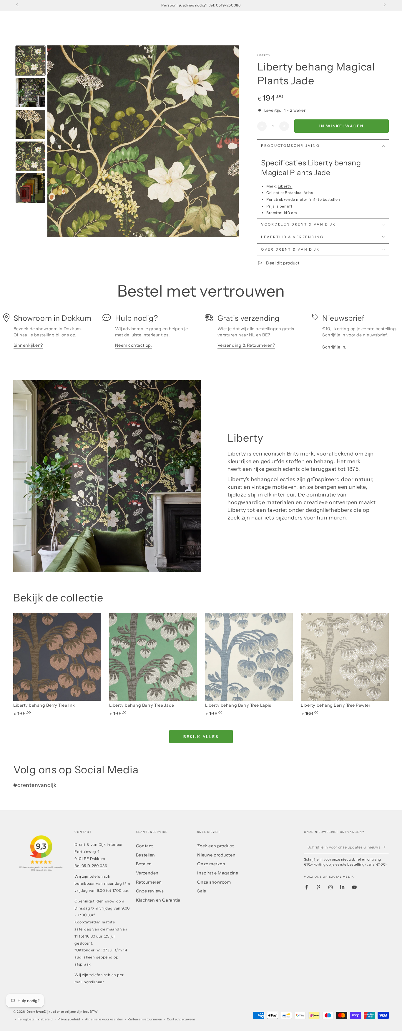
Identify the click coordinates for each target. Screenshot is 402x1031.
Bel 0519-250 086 (90, 866)
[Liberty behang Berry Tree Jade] (153, 657)
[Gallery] (126, 141)
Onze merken (211, 863)
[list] (201, 333)
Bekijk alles (200, 736)
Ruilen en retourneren (145, 1019)
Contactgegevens (181, 1019)
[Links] (17, 5)
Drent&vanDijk (38, 1012)
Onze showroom (214, 882)
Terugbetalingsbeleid (35, 1019)
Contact (144, 846)
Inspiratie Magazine (217, 873)
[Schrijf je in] (386, 847)
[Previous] (55, 141)
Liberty (263, 55)
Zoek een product (215, 846)
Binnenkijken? (28, 345)
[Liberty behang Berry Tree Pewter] (345, 657)
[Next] (230, 141)
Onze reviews (150, 891)
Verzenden (147, 873)
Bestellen (145, 855)
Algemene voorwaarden (104, 1019)
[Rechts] (384, 5)
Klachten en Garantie (158, 900)
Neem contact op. (133, 345)
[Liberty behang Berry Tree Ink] (57, 657)
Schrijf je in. (334, 347)
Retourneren (149, 882)
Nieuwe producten (216, 855)
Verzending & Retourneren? (246, 345)
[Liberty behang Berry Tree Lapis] (249, 657)
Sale (201, 891)
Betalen (144, 863)
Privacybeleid (69, 1019)
